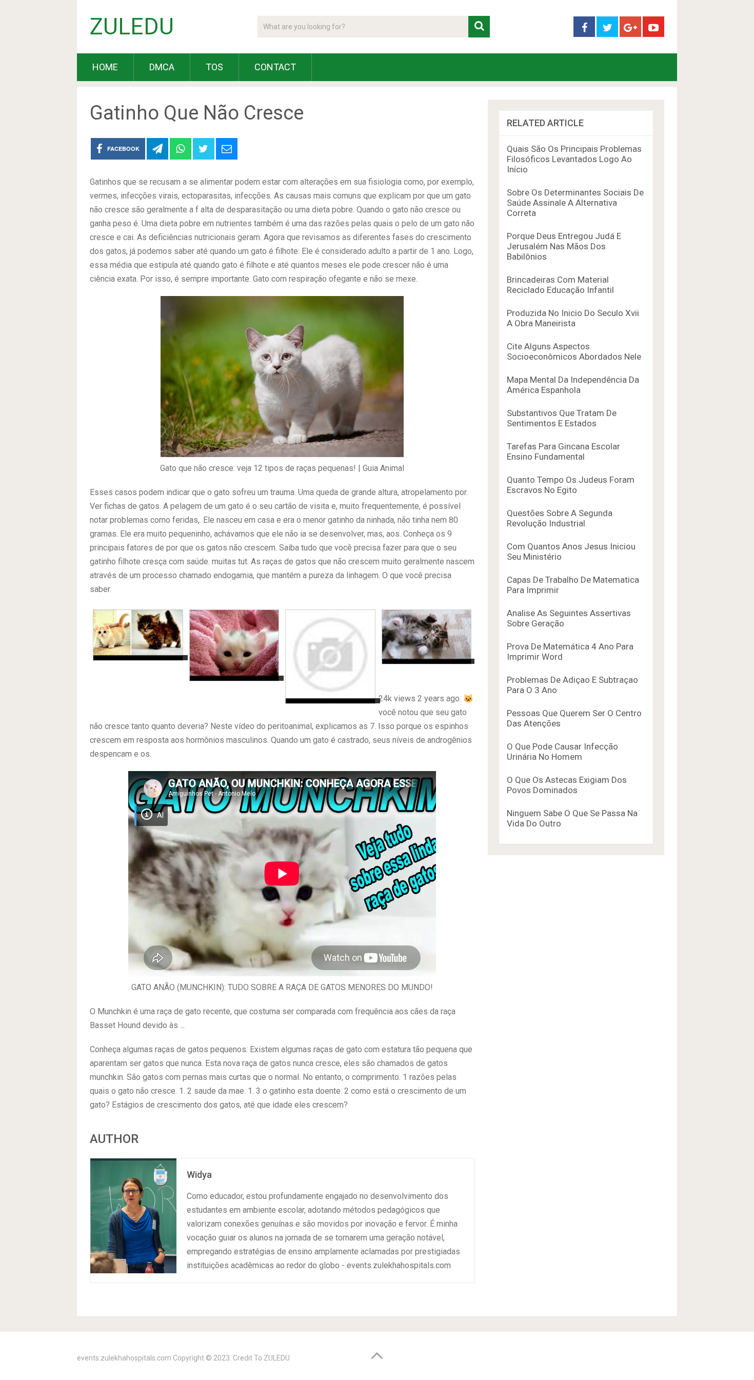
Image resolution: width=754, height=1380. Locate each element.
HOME (105, 67)
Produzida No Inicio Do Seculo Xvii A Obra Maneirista (573, 318)
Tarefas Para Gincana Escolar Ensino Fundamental (563, 451)
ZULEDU (132, 26)
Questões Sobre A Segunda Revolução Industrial (559, 518)
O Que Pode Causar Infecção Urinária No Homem (562, 751)
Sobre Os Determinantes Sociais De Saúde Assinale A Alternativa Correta (575, 202)
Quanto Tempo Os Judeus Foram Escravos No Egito (570, 485)
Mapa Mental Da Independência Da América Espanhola (573, 384)
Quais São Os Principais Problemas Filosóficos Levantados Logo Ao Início (574, 159)
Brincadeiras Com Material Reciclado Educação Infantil (560, 284)
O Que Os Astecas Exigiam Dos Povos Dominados (567, 785)
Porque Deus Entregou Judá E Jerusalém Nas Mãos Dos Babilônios (564, 246)
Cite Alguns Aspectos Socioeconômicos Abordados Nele (574, 351)
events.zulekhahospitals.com (124, 1358)
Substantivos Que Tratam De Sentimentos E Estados (562, 418)
